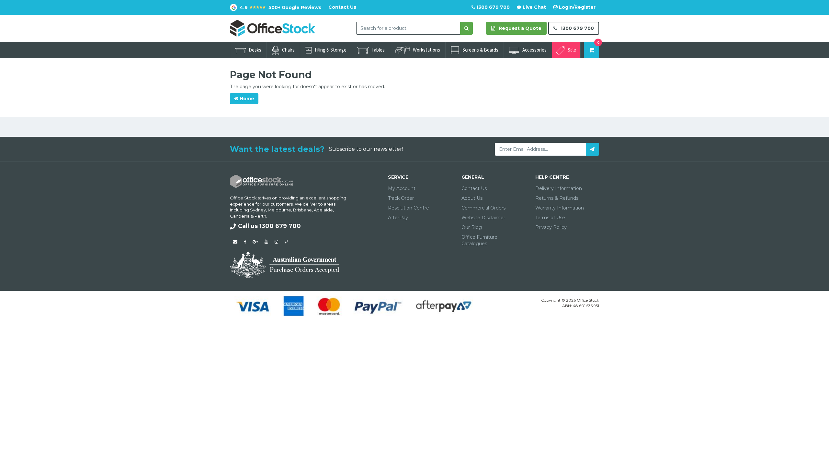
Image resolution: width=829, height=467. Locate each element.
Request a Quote (519, 28)
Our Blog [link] (471, 227)
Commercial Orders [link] (483, 208)
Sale (572, 50)
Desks (255, 50)
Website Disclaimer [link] (483, 218)
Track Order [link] (401, 198)
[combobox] (408, 28)
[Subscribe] (592, 149)
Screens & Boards (480, 50)
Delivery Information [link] (558, 188)
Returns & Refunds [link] (556, 198)
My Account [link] (401, 188)
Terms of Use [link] (550, 218)
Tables (378, 50)
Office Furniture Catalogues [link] (479, 240)
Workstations (426, 50)
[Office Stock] (272, 28)
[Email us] (235, 241)
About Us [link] (472, 198)
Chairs (288, 50)
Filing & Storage (330, 50)
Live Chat (533, 7)
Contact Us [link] (474, 188)
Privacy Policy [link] (551, 227)
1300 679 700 (492, 7)
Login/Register (577, 7)
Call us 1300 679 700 (269, 226)
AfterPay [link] (398, 218)
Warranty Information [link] (559, 208)
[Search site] (466, 28)
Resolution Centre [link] (408, 208)
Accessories (534, 50)
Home (246, 99)
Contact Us (342, 7)
